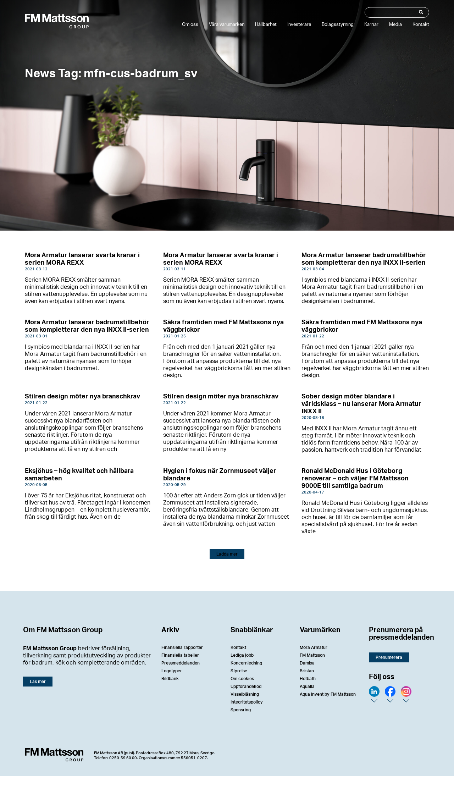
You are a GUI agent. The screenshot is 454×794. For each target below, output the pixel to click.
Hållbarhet (266, 24)
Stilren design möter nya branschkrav (82, 396)
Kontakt (421, 24)
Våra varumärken (226, 24)
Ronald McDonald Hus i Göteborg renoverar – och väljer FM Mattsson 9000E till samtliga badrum (355, 478)
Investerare (299, 24)
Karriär (371, 24)
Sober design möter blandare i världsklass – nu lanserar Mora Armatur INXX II (361, 404)
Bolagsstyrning (338, 24)
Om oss (190, 24)
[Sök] (420, 12)
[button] (227, 554)
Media (395, 24)
